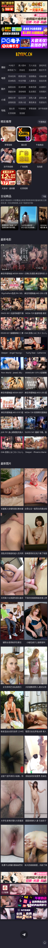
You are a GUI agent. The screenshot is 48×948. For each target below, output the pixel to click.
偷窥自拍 (12, 87)
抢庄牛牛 (43, 70)
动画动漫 (43, 76)
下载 (44, 196)
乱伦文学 (22, 97)
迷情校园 (12, 102)
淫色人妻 (32, 97)
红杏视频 (12, 113)
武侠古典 (43, 97)
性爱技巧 (43, 102)
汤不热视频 (42, 108)
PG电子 (12, 65)
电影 (3, 78)
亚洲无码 (12, 76)
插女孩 (12, 108)
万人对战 (32, 65)
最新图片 (6, 463)
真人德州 (22, 65)
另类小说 (22, 102)
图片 (3, 88)
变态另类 (43, 80)
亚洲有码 (12, 80)
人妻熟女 (32, 80)
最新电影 (6, 239)
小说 (3, 99)
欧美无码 (22, 76)
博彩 (3, 67)
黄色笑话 (32, 102)
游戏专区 (43, 65)
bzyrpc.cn (24, 54)
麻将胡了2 (12, 70)
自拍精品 (32, 76)
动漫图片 (43, 87)
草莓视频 (32, 108)
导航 (3, 110)
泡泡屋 (22, 113)
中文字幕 (22, 80)
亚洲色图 (22, 87)
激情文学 (12, 97)
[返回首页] (44, 942)
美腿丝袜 (12, 91)
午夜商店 (22, 108)
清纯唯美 (22, 91)
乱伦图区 (32, 91)
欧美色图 (32, 87)
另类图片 (43, 91)
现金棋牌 (32, 70)
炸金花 (22, 70)
